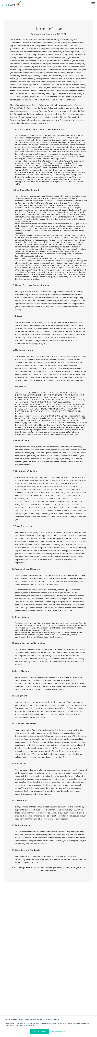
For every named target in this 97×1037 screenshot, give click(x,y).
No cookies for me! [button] (58, 1031)
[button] (93, 3)
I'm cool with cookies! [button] (39, 1031)
